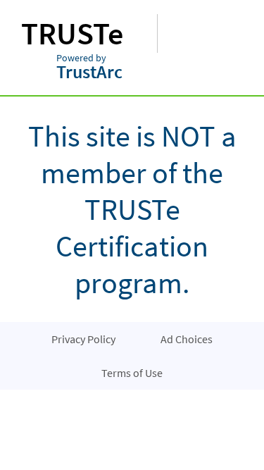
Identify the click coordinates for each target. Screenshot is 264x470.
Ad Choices (187, 339)
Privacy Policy (83, 339)
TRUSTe (72, 33)
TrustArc (89, 68)
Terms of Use (132, 373)
